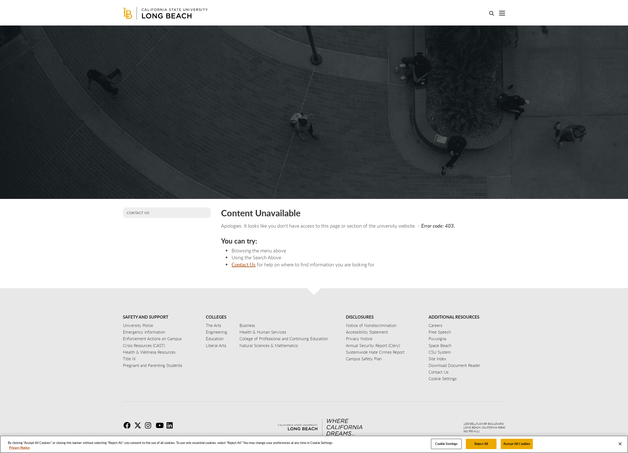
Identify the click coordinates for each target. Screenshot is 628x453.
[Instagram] (150, 425)
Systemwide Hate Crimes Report (375, 352)
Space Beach (440, 345)
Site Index (437, 359)
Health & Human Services (262, 332)
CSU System (440, 352)
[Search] (489, 13)
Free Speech (440, 332)
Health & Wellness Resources (149, 352)
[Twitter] (139, 425)
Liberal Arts (216, 345)
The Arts (213, 325)
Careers (435, 325)
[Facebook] (128, 425)
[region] (314, 444)
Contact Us (138, 212)
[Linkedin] (171, 425)
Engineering (216, 332)
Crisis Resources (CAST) (144, 345)
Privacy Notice (19, 447)
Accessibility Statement (367, 332)
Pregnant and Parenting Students (152, 365)
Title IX (129, 359)
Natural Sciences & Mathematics (268, 345)
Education (214, 338)
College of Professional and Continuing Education (283, 338)
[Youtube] (161, 425)
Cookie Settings (446, 443)
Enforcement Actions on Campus (152, 338)
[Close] (620, 443)
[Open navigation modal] (499, 13)
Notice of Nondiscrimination (371, 325)
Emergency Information (144, 332)
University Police (138, 325)
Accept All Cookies (516, 443)
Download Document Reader (454, 365)
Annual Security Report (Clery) (373, 345)
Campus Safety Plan (364, 359)
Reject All (481, 443)
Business (247, 325)
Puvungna (437, 338)
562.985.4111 (471, 431)
